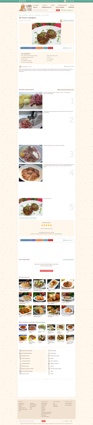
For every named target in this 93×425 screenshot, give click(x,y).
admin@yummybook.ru (58, 233)
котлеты (29, 218)
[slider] (46, 225)
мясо (21, 218)
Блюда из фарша (33, 217)
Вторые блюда (27, 217)
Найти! (58, 10)
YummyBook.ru (25, 8)
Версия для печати (68, 240)
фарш (23, 218)
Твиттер (46, 240)
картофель (26, 218)
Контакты (72, 5)
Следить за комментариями (68, 259)
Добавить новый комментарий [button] (46, 270)
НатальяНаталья (25, 66)
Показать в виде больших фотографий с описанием (66, 89)
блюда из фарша (34, 218)
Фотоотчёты (44, 5)
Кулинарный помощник (62, 5)
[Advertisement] (46, 80)
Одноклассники (40, 240)
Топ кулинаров (36, 5)
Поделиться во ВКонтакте (26, 240)
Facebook (34, 240)
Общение (52, 5)
